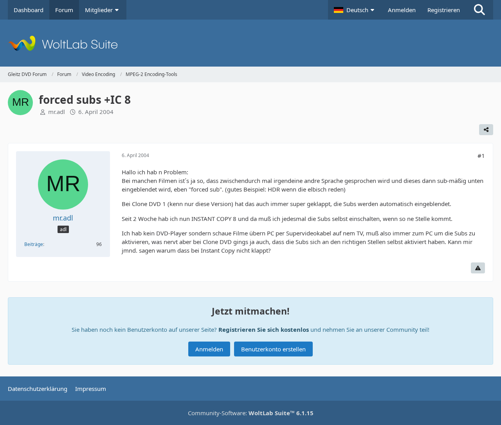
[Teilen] (486, 129)
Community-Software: (251, 413)
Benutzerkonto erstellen (273, 349)
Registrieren (443, 10)
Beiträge (33, 244)
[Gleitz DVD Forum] (250, 43)
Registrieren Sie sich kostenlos (263, 329)
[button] (355, 10)
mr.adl (56, 112)
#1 (481, 155)
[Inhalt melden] (478, 267)
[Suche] (479, 10)
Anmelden (402, 10)
